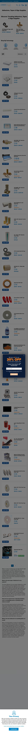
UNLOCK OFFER (14, 374)
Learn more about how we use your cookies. (14, 726)
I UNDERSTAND (13, 729)
